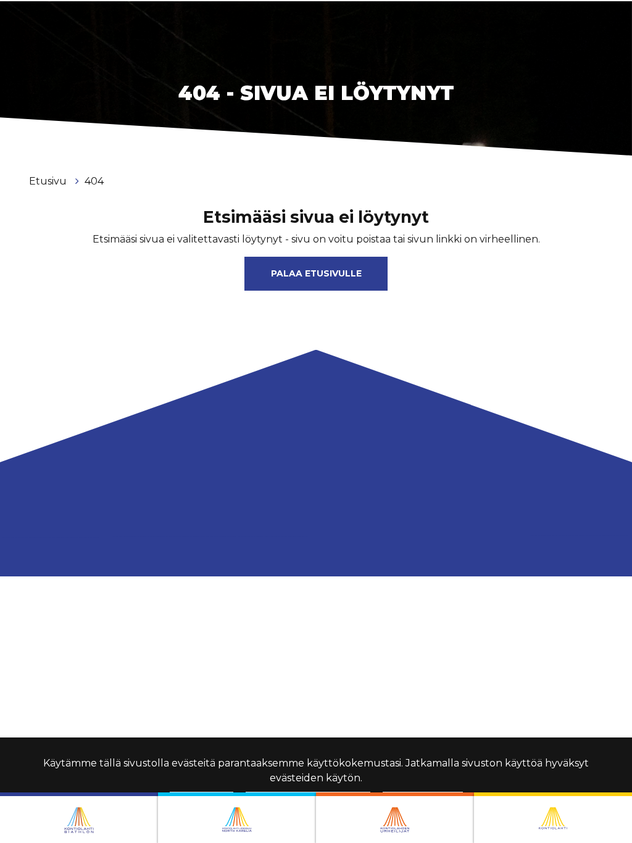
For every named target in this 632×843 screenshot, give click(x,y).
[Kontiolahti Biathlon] (79, 817)
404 (94, 181)
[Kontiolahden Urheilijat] (395, 817)
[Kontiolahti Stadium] (553, 817)
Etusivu (49, 181)
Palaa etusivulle (316, 273)
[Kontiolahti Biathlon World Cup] (237, 817)
